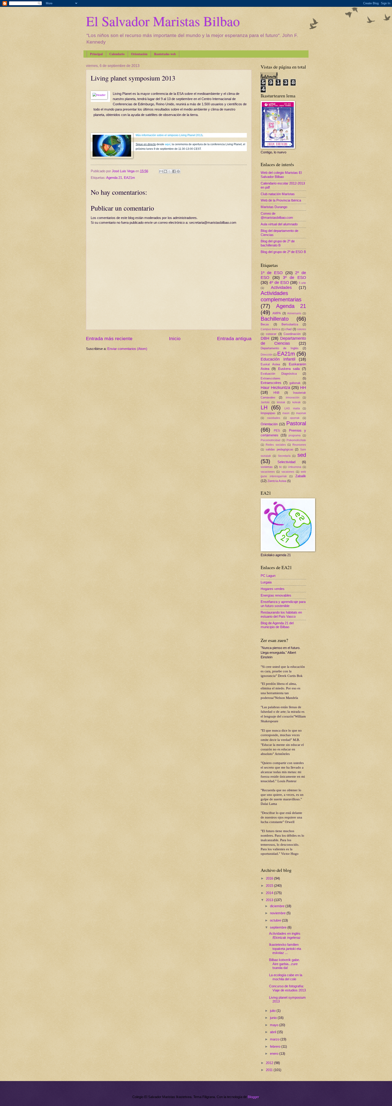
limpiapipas (268, 413)
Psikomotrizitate (296, 440)
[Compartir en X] (169, 171)
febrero (275, 1046)
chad (288, 329)
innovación (292, 397)
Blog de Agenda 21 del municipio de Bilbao (277, 625)
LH (264, 407)
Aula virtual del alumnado (279, 224)
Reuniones (299, 444)
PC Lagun (268, 576)
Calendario (117, 54)
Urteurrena (294, 466)
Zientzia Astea (276, 481)
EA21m (129, 177)
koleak (296, 402)
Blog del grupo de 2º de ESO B (283, 252)
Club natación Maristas (278, 194)
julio (273, 1011)
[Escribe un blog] (165, 171)
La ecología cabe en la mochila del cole (285, 977)
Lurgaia (266, 582)
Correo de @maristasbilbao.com (277, 215)
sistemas (267, 467)
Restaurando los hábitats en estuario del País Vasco (281, 614)
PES (277, 430)
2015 (270, 885)
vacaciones (268, 471)
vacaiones (288, 471)
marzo (275, 1039)
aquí (167, 144)
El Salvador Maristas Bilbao (163, 21)
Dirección (266, 354)
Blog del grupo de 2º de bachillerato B (278, 243)
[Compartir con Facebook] (174, 171)
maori (285, 413)
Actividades (281, 287)
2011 (270, 1070)
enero (274, 1053)
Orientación (139, 54)
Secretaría (284, 455)
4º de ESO (279, 282)
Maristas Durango (274, 207)
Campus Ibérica (270, 329)
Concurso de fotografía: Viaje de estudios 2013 (287, 988)
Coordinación (292, 334)
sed (301, 455)
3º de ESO (294, 277)
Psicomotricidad (270, 440)
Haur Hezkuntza (275, 387)
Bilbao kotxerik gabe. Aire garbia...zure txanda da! (284, 964)
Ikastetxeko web (165, 54)
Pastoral (296, 423)
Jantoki (265, 402)
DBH (265, 338)
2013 (270, 900)
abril (273, 1032)
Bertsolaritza (290, 324)
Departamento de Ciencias (283, 341)
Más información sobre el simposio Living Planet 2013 (169, 135)
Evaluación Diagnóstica (279, 373)
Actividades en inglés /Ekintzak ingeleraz (285, 935)
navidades (273, 417)
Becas (265, 324)
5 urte (302, 282)
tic (280, 466)
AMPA (276, 313)
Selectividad (286, 462)
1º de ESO (272, 272)
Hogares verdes (272, 589)
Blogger (253, 1097)
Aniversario (294, 313)
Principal (96, 54)
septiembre (278, 927)
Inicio (175, 338)
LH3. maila (292, 408)
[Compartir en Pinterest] (178, 171)
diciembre (277, 906)
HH (303, 387)
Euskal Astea (270, 364)
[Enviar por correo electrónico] (161, 171)
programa (295, 435)
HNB (276, 392)
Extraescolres (271, 383)
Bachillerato (275, 319)
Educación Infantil (278, 359)
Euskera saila (289, 369)
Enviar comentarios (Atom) (127, 349)
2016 (270, 878)
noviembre (278, 913)
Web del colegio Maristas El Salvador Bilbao (281, 175)
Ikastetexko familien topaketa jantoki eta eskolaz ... (285, 948)
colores (301, 329)
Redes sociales (276, 444)
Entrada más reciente (109, 338)
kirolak (281, 402)
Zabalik (300, 476)
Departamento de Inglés (280, 348)
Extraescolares (270, 378)
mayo (274, 1025)
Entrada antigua (234, 338)
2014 (270, 893)
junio (274, 1018)
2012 (270, 1063)
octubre (276, 920)
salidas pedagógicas (279, 449)
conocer (271, 334)
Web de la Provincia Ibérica (281, 200)
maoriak (301, 413)
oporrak (294, 417)
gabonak (295, 383)
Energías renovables (276, 595)
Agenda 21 (114, 177)
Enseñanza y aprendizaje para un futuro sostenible (283, 604)
